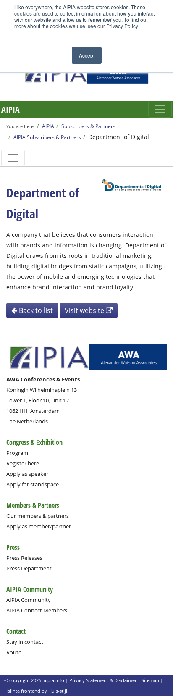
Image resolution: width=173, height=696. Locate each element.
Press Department (29, 568)
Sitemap (150, 680)
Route (13, 652)
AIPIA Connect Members (36, 610)
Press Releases (24, 558)
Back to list (35, 310)
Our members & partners (37, 516)
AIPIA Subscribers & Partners (47, 137)
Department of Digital (118, 137)
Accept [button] (86, 55)
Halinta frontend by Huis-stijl (35, 691)
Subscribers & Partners (88, 126)
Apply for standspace (32, 484)
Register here (22, 463)
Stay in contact (24, 642)
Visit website (85, 310)
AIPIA (10, 109)
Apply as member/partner (38, 526)
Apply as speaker (27, 474)
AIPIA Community (28, 600)
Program (17, 453)
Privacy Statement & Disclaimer (102, 680)
